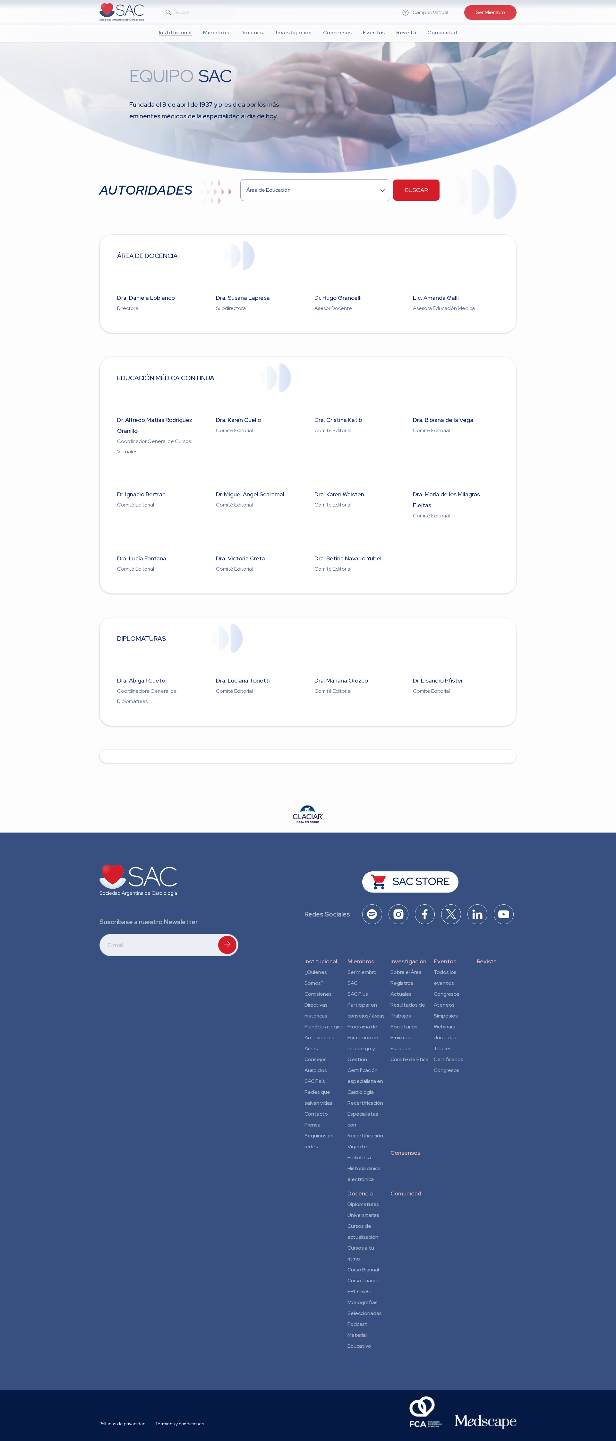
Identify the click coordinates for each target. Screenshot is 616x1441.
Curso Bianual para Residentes (363, 1270)
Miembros (360, 961)
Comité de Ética (409, 1059)
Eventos (445, 961)
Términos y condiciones (179, 1424)
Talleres (443, 1048)
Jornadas (445, 1037)
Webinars (444, 1026)
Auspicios (315, 1070)
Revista (487, 961)
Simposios (446, 1015)
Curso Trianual (364, 1280)
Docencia (360, 1193)
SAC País (314, 1081)
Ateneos (444, 1004)
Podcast (357, 1324)
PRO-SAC (359, 1291)
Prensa (312, 1124)
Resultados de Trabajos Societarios (407, 1015)
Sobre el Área (406, 972)
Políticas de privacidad (122, 1424)
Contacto (316, 1113)
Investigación (408, 961)
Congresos (446, 994)
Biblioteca (359, 1157)
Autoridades (319, 1037)
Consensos (405, 1152)
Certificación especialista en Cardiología (365, 1081)
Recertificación (365, 1103)
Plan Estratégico (324, 1026)
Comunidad (405, 1193)
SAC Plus (357, 994)
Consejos (315, 1059)
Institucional (320, 961)
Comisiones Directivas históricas (318, 1005)
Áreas (311, 1048)
